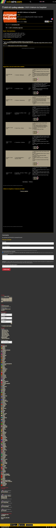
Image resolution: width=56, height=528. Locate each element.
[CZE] (1, 381)
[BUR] (1, 368)
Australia (4, 353)
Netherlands (4, 439)
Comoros (4, 376)
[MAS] (1, 429)
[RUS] (1, 453)
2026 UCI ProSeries (5, 335)
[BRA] (1, 365)
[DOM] (1, 383)
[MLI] (1, 430)
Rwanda (3, 454)
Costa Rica (4, 377)
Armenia (4, 352)
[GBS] (1, 401)
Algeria (3, 348)
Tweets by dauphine (24, 191)
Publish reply (6, 269)
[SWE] (1, 466)
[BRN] (1, 356)
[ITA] (1, 412)
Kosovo (3, 420)
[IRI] (1, 409)
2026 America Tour (5, 331)
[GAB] (1, 392)
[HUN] (1, 405)
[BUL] (1, 367)
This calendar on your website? (5, 309)
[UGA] (1, 478)
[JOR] (1, 416)
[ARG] (1, 351)
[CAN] (1, 372)
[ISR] (1, 411)
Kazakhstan (4, 417)
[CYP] (1, 380)
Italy (3, 412)
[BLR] (1, 357)
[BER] (1, 361)
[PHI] (1, 446)
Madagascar (4, 427)
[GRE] (1, 396)
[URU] (1, 482)
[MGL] (1, 436)
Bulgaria (3, 367)
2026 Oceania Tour (5, 334)
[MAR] (1, 438)
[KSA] (1, 455)
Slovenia (4, 461)
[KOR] (1, 419)
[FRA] (1, 391)
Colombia (4, 375)
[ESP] (1, 464)
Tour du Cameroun (4, 491)
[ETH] (1, 389)
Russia (3, 453)
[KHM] (1, 369)
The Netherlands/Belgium (5, 473)
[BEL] (1, 358)
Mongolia (4, 436)
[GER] (1, 393)
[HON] (1, 403)
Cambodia (4, 369)
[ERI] (1, 387)
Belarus (3, 357)
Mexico (3, 434)
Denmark (4, 382)
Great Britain (4, 395)
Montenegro (4, 437)
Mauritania (4, 432)
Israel (3, 411)
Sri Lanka (4, 465)
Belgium (4, 358)
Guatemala (4, 400)
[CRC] (1, 377)
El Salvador (4, 386)
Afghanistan (4, 345)
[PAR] (1, 445)
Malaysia (4, 429)
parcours (35, 78)
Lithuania (4, 424)
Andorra (3, 349)
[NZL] (1, 440)
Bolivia (3, 362)
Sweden (4, 466)
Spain (3, 464)
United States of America (7, 481)
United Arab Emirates (6, 480)
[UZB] (1, 483)
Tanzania (4, 470)
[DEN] (1, 382)
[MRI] (1, 433)
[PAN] (1, 444)
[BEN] (1, 360)
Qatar (3, 450)
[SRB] (1, 458)
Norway (3, 441)
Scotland (4, 456)
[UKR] (1, 479)
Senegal (4, 457)
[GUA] (1, 400)
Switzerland (4, 467)
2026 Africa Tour (5, 330)
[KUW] (1, 421)
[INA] (1, 408)
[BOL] (1, 362)
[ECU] (1, 384)
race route (36, 79)
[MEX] (1, 434)
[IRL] (1, 410)
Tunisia (3, 476)
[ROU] (1, 452)
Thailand (4, 471)
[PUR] (1, 449)
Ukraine (3, 479)
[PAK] (1, 443)
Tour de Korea (3, 510)
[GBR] (1, 395)
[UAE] (1, 480)
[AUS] (1, 353)
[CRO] (1, 378)
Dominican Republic (6, 383)
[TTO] (1, 475)
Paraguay (4, 445)
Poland (3, 447)
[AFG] (1, 345)
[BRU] (1, 366)
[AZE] (1, 355)
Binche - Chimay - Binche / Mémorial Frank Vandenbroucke (6, 496)
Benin (3, 360)
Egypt (3, 385)
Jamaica (4, 414)
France (25, 21)
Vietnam (4, 485)
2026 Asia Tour (4, 332)
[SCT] (1, 456)
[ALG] (1, 348)
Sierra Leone (4, 459)
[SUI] (1, 467)
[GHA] (1, 394)
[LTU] (1, 424)
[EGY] (1, 385)
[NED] (1, 439)
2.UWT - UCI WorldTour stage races (16, 27)
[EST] (1, 388)
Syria (3, 468)
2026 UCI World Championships (4, 337)
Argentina (4, 351)
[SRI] (1, 465)
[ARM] (1, 352)
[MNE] (1, 437)
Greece (3, 396)
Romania (4, 451)
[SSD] (1, 463)
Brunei (3, 366)
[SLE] (1, 459)
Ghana (3, 394)
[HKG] (1, 404)
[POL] (1, 447)
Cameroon (4, 370)
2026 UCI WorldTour (5, 338)
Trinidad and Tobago (6, 475)
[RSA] (1, 462)
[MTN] (1, 432)
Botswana (4, 364)
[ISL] (1, 406)
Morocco (4, 438)
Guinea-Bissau (5, 401)
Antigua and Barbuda (6, 350)
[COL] (1, 375)
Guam (3, 398)
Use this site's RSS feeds (5, 518)
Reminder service (5, 305)
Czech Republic (5, 381)
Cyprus (3, 380)
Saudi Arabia (4, 455)
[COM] (1, 376)
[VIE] (1, 485)
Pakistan (4, 443)
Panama (3, 444)
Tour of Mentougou (4, 502)
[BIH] (1, 363)
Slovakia (4, 460)
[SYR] (1, 468)
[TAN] (1, 471)
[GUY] (1, 402)
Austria (3, 354)
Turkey (3, 477)
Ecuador (3, 384)
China (3, 374)
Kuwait (3, 421)
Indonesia (4, 408)
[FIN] (1, 390)
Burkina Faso (4, 368)
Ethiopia (3, 389)
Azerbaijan (4, 355)
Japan (3, 415)
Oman (3, 442)
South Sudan (4, 463)
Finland (3, 390)
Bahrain (3, 356)
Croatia (3, 378)
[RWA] (1, 454)
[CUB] (1, 379)
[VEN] (1, 484)
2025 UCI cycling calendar (14, 7)
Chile (3, 373)
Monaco (3, 435)
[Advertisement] (28, 56)
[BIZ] (1, 359)
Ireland (3, 410)
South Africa (4, 462)
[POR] (1, 448)
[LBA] (1, 423)
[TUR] (1, 477)
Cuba (3, 379)
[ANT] (1, 350)
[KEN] (1, 418)
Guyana (3, 402)
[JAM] (1, 414)
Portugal (4, 448)
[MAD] (1, 427)
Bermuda (4, 361)
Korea (3, 419)
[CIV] (1, 413)
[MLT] (1, 431)
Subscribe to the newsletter (4, 515)
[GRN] (1, 397)
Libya (3, 423)
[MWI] (1, 428)
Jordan (3, 416)
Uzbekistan (4, 483)
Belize (3, 359)
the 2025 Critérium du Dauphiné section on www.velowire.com (21, 41)
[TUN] (1, 476)
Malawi (3, 428)
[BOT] (1, 364)
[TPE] (1, 469)
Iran (3, 409)
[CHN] (1, 374)
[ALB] (1, 347)
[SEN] (1, 457)
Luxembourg (4, 425)
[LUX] (1, 426)
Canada (3, 371)
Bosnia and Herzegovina (7, 363)
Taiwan (3, 469)
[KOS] (1, 420)
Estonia (3, 388)
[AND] (1, 349)
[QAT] (1, 451)
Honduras (4, 403)
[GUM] (1, 399)
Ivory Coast (4, 413)
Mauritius (4, 433)
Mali (3, 430)
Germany (4, 393)
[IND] (1, 407)
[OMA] (1, 442)
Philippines (4, 446)
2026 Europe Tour (5, 333)
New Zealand (4, 440)
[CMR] (1, 371)
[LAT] (1, 422)
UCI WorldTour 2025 (16, 24)
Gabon (3, 392)
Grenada (4, 397)
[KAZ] (1, 417)
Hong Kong (4, 404)
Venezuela (4, 484)
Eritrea (3, 387)
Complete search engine (6, 325)
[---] (1, 473)
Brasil (3, 365)
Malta (3, 431)
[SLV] (1, 386)
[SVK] (1, 460)
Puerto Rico (4, 449)
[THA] (1, 472)
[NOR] (1, 441)
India (3, 407)
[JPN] (1, 415)
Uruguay (3, 482)
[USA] (1, 481)
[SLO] (1, 461)
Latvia (3, 422)
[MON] (1, 435)
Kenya (3, 418)
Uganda (3, 478)
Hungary (4, 405)
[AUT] (1, 354)
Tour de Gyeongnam (5, 506)
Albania (3, 346)
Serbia (3, 458)
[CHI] (1, 373)
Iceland (3, 406)
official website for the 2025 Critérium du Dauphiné (17, 45)
